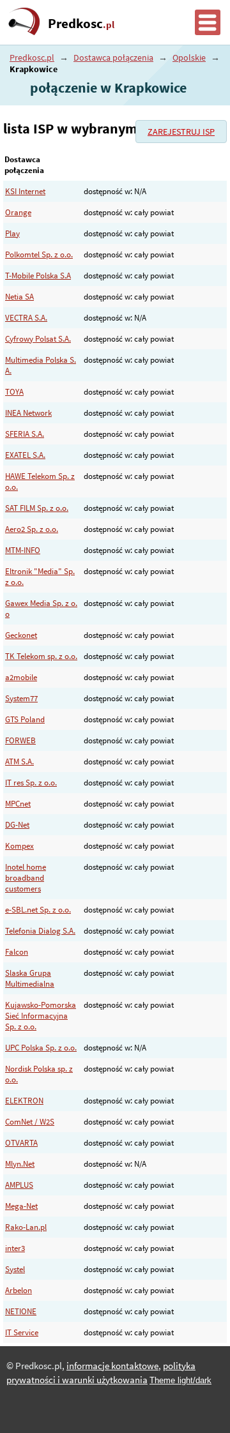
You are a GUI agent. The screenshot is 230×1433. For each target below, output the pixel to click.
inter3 (15, 1248)
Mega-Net (21, 1206)
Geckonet (21, 635)
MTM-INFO (22, 550)
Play (12, 233)
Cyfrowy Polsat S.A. (38, 338)
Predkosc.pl (32, 57)
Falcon (16, 951)
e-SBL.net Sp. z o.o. (38, 909)
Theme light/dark (180, 1380)
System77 (21, 698)
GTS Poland (25, 719)
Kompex (19, 845)
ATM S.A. (19, 761)
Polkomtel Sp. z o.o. (39, 254)
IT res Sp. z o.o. (31, 782)
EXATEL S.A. (25, 455)
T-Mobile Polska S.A (38, 275)
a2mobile (21, 677)
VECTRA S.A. (26, 317)
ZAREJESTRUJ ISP (181, 131)
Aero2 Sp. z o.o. (31, 529)
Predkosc (81, 23)
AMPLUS (19, 1184)
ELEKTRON (24, 1100)
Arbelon (18, 1290)
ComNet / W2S (29, 1121)
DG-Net (17, 824)
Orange (18, 212)
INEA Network (28, 412)
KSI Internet (25, 191)
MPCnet (18, 803)
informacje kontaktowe (112, 1366)
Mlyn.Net (19, 1163)
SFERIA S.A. (24, 433)
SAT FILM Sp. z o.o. (36, 508)
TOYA (14, 391)
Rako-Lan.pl (26, 1227)
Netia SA (19, 296)
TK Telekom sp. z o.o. (41, 656)
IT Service (21, 1332)
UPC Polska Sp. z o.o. (41, 1047)
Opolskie (189, 57)
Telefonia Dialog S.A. (40, 930)
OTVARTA (21, 1142)
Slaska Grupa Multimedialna (29, 978)
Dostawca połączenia (113, 57)
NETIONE (20, 1311)
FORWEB (20, 740)
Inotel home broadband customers (25, 877)
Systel (15, 1269)
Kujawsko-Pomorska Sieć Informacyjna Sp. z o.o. (40, 1015)
